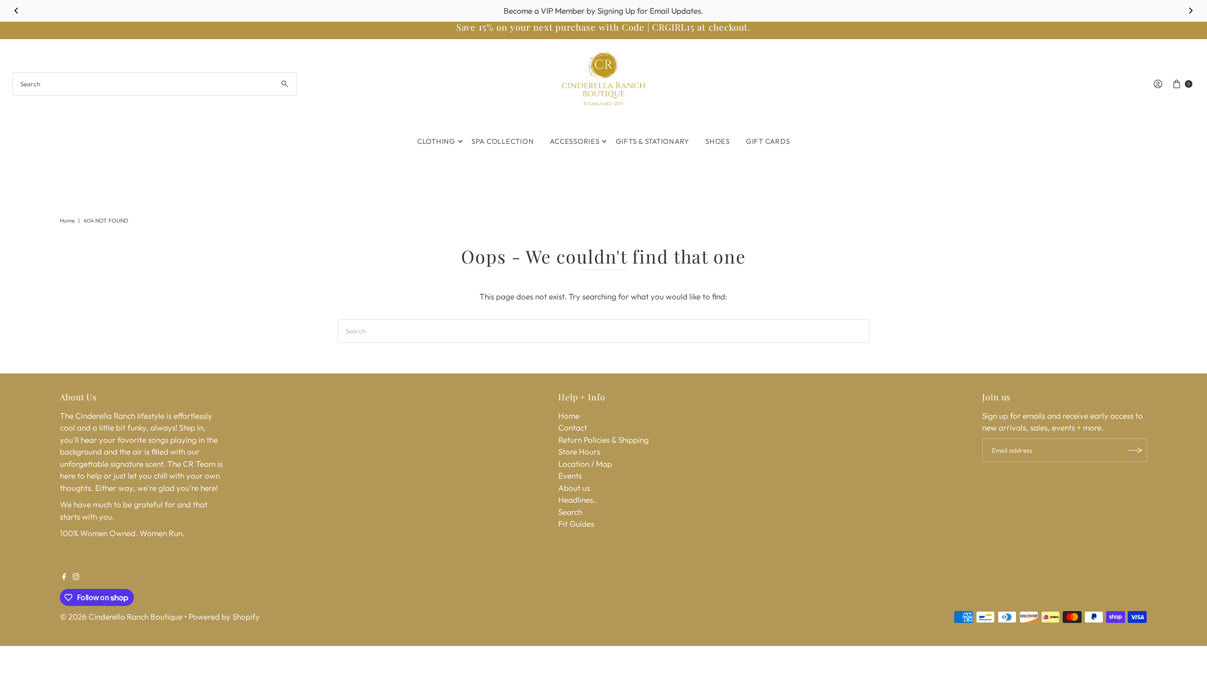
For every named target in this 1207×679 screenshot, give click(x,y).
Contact (572, 427)
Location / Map (585, 464)
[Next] (1190, 11)
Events (570, 475)
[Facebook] (64, 577)
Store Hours (579, 451)
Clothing (436, 141)
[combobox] (155, 84)
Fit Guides (576, 524)
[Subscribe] (1135, 450)
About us (574, 488)
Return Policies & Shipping (603, 440)
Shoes (717, 141)
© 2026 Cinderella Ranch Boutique (121, 616)
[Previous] (17, 11)
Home (67, 220)
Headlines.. (578, 500)
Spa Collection (502, 141)
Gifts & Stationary (653, 141)
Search (570, 512)
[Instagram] (76, 577)
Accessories (574, 141)
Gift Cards (768, 141)
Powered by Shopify (224, 616)
